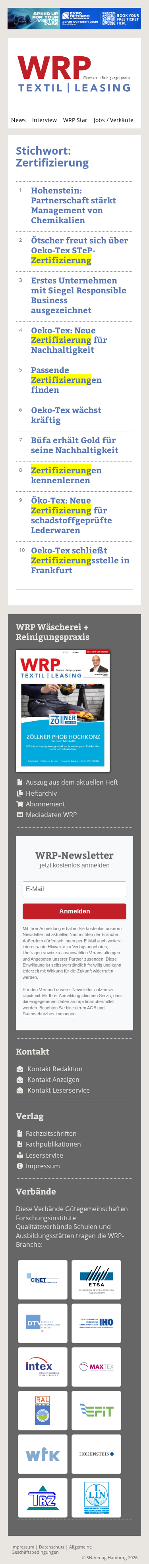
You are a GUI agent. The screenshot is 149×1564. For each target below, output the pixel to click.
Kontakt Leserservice (58, 1090)
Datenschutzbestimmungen (49, 1013)
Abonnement (45, 804)
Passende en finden (66, 379)
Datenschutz (51, 1547)
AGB (91, 1007)
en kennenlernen (66, 475)
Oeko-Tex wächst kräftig (66, 414)
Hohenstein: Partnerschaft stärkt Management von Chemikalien (73, 205)
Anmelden (74, 911)
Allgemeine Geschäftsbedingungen (52, 1549)
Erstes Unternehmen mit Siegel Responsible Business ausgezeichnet (78, 295)
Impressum (43, 1166)
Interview (44, 120)
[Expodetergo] (74, 27)
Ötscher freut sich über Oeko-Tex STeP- (79, 250)
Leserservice (44, 1155)
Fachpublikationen (53, 1144)
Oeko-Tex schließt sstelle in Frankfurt (80, 560)
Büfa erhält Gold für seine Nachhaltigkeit (74, 445)
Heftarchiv (41, 793)
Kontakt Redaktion (55, 1068)
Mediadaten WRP (51, 814)
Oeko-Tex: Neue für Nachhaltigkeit (69, 340)
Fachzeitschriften (51, 1133)
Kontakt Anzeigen (53, 1079)
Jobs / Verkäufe (114, 120)
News (18, 120)
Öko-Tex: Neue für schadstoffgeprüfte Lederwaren (71, 515)
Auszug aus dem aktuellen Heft (72, 782)
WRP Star (75, 120)
